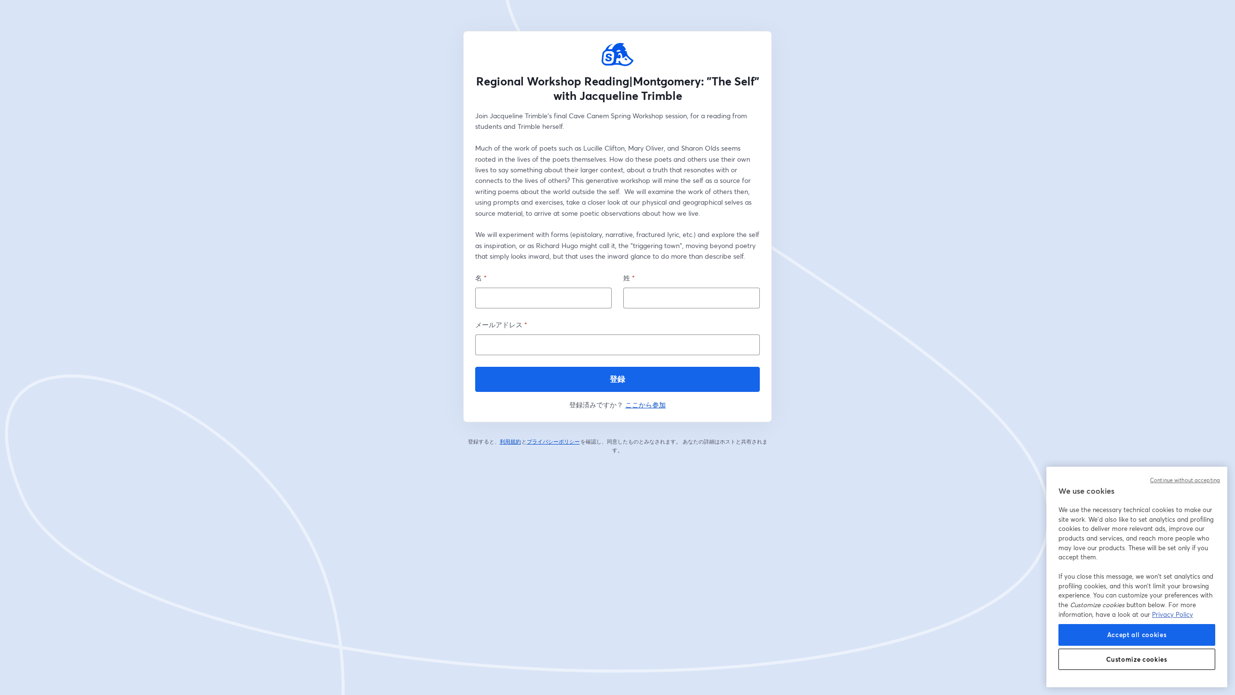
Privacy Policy (1172, 614)
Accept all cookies (1137, 634)
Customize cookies (1136, 659)
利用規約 (510, 441)
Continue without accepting (1185, 480)
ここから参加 (645, 404)
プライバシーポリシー (553, 441)
